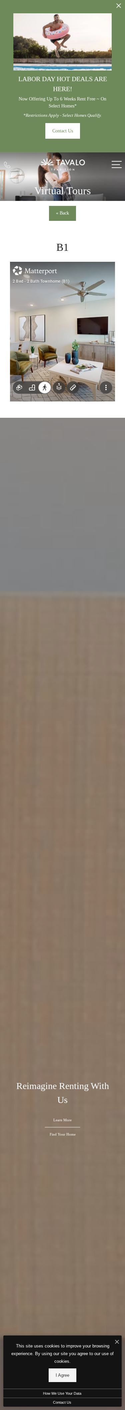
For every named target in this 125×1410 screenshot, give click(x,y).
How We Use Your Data (62, 1393)
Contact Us (62, 1402)
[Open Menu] (117, 164)
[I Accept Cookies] (117, 1342)
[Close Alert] (118, 7)
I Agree (62, 1375)
